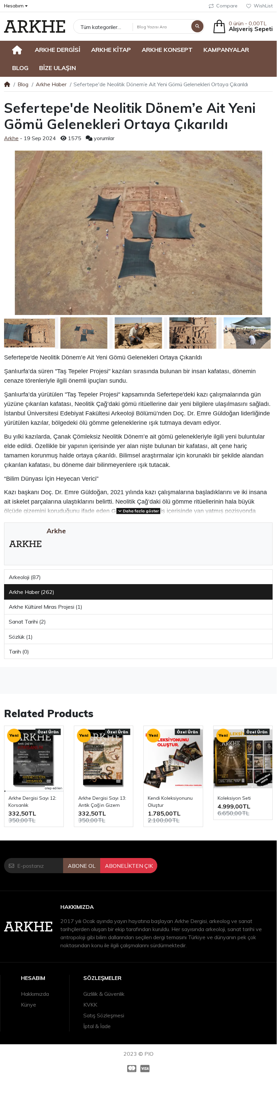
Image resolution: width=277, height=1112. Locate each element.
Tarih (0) (19, 651)
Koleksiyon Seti (234, 798)
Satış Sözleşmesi (103, 1015)
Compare (227, 6)
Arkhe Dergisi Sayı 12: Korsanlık (32, 801)
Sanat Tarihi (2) (27, 621)
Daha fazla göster (140, 510)
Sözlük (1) (21, 636)
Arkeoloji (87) (25, 577)
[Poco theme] (34, 26)
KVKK (90, 1004)
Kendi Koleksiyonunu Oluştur (170, 801)
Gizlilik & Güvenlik (103, 993)
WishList (263, 6)
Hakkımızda (35, 993)
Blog (23, 84)
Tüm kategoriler (98, 27)
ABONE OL (81, 865)
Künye (28, 1004)
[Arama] (197, 26)
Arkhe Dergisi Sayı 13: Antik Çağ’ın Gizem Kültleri (102, 802)
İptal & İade (97, 1026)
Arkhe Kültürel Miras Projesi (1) (45, 606)
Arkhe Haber (51, 84)
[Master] (130, 1068)
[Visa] (146, 1068)
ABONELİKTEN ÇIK (129, 865)
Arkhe (11, 138)
